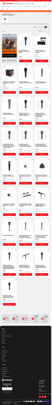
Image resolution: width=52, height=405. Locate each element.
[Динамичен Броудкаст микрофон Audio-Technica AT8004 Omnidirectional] (25, 256)
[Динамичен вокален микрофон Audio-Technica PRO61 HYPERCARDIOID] (42, 256)
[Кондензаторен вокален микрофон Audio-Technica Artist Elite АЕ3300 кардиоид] (42, 135)
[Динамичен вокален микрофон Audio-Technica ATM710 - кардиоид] (25, 104)
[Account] (46, 3)
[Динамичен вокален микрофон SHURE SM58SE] (9, 166)
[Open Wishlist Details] (44, 3)
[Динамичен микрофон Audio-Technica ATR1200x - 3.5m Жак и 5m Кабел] (25, 195)
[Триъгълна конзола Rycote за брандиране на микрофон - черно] (42, 166)
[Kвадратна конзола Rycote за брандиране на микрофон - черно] (9, 72)
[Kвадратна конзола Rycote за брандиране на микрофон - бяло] (9, 195)
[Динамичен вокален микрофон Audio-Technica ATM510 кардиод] (42, 195)
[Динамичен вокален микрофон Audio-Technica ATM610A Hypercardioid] (9, 286)
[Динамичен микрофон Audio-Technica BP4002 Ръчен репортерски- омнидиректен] (25, 226)
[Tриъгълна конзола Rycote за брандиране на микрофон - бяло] (25, 166)
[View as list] (48, 27)
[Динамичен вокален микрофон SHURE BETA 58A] (9, 104)
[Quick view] (31, 36)
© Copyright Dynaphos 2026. (7, 401)
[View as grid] (46, 27)
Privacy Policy (16, 403)
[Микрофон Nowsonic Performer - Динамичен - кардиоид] (42, 41)
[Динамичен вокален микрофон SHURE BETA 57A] (42, 72)
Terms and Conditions (17, 401)
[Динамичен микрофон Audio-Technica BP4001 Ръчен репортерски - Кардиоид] (42, 226)
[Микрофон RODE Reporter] (9, 226)
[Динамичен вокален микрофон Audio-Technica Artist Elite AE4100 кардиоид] (25, 135)
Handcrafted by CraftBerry (6, 403)
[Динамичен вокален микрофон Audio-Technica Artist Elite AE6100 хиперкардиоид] (42, 104)
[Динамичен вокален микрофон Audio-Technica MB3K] (25, 41)
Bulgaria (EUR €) (43, 393)
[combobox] (23, 3)
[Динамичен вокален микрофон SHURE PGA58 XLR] (25, 72)
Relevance (41, 31)
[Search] (32, 3)
